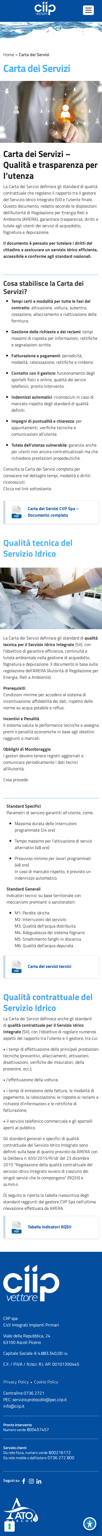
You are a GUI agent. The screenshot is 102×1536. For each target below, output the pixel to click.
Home (8, 54)
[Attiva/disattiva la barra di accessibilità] (89, 1523)
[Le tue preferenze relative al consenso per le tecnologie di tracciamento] (9, 1526)
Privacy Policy (16, 1382)
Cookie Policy (46, 1382)
